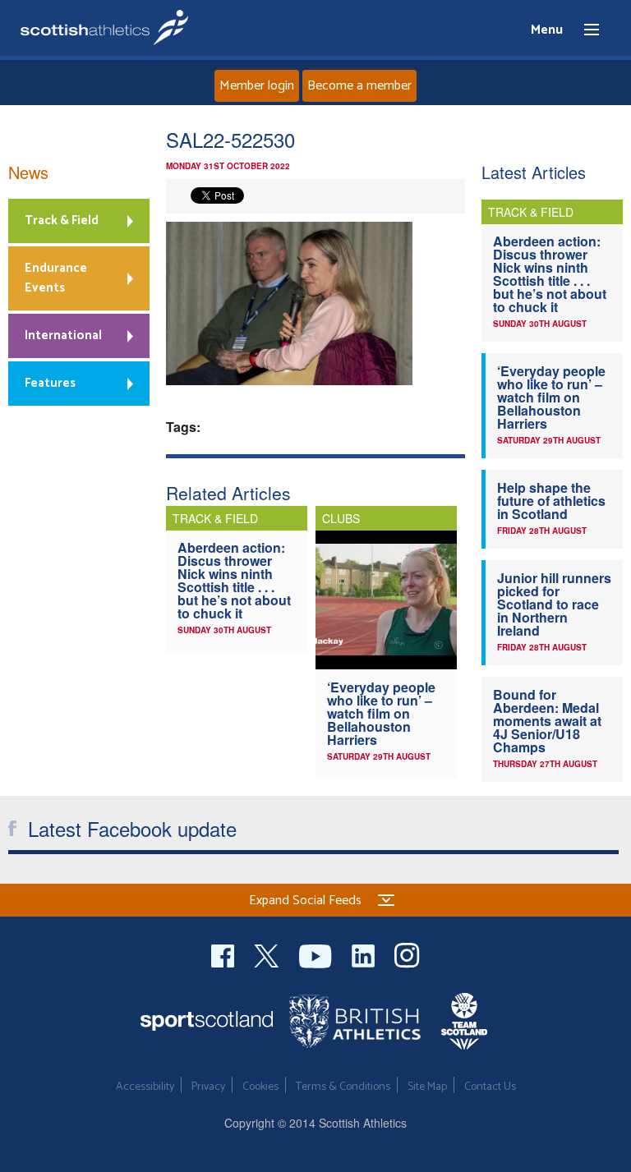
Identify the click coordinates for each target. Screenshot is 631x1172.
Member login (256, 86)
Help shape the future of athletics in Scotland (551, 500)
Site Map (427, 1087)
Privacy (208, 1087)
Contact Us (490, 1087)
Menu (584, 30)
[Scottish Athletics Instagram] (407, 953)
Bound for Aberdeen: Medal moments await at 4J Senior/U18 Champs (547, 720)
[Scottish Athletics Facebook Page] (224, 953)
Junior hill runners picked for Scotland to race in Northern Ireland (554, 604)
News (28, 172)
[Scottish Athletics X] (268, 953)
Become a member (359, 86)
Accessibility (145, 1087)
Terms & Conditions (343, 1087)
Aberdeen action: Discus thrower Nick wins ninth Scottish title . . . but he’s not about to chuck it (234, 580)
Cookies (260, 1087)
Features (50, 383)
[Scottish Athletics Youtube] (317, 953)
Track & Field (62, 220)
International (63, 335)
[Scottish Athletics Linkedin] (365, 953)
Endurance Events (56, 278)
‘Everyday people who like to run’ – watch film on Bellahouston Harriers (381, 713)
